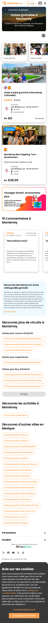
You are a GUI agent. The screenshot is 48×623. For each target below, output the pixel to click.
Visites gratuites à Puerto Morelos (19, 487)
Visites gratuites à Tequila (16, 523)
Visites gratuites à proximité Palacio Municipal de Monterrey (25, 380)
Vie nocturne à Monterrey (15, 415)
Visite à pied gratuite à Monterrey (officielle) (23, 94)
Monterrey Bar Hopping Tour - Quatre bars (21, 156)
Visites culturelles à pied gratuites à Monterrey (25, 338)
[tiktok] (23, 552)
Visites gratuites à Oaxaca (16, 440)
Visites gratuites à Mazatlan (17, 476)
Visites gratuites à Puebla (15, 458)
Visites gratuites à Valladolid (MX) (19, 446)
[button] (15, 51)
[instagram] (3, 552)
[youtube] (13, 552)
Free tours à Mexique (18, 10)
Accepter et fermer (24, 615)
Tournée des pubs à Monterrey (18, 350)
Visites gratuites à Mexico (16, 435)
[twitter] (18, 552)
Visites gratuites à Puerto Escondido (20, 482)
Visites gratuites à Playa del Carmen (20, 464)
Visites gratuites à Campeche (17, 470)
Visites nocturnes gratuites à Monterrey (22, 362)
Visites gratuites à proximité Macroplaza (22, 374)
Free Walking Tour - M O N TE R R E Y (25, 107)
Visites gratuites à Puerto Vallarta (19, 493)
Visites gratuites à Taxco (15, 517)
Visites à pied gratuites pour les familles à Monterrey (25, 344)
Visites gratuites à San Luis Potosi (19, 511)
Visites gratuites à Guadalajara (18, 452)
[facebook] (8, 552)
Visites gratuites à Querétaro (17, 499)
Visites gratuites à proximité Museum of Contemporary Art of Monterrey (25, 386)
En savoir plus (10, 311)
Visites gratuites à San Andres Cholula (21, 505)
